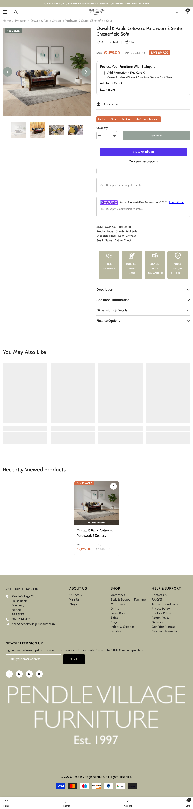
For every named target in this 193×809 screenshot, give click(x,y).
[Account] (177, 12)
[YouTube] (39, 674)
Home (7, 21)
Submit (73, 659)
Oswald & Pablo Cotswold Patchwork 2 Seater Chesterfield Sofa (95, 533)
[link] (107, 42)
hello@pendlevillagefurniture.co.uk (33, 624)
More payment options (143, 161)
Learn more (107, 89)
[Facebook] (9, 674)
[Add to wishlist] (113, 486)
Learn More (176, 202)
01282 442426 (21, 619)
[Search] (16, 12)
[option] (47, 72)
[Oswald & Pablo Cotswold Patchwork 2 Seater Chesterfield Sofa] (96, 503)
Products (20, 21)
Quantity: (102, 128)
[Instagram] (19, 674)
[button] (7, 72)
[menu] (5, 12)
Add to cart (156, 135)
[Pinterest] (29, 674)
